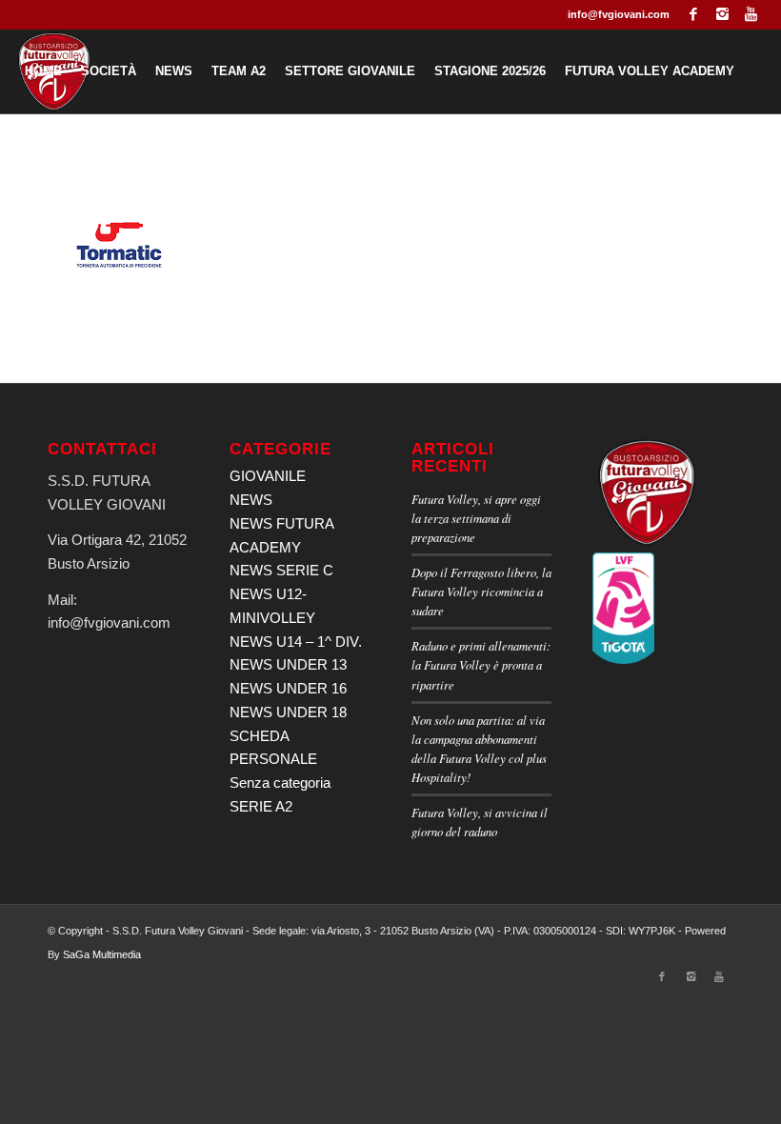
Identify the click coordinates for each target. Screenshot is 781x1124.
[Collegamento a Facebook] (694, 14)
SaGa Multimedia (102, 954)
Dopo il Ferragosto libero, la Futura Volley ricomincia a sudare (481, 591)
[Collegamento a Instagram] (722, 14)
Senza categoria (280, 782)
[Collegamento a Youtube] (751, 14)
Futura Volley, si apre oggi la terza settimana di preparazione (476, 518)
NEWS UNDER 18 (288, 712)
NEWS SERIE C (281, 570)
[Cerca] (325, 155)
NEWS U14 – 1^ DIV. (296, 641)
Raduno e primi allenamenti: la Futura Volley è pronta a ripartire (481, 664)
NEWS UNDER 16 (288, 688)
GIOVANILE (268, 476)
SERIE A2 (261, 806)
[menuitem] (43, 71)
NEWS (251, 500)
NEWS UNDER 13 (288, 664)
